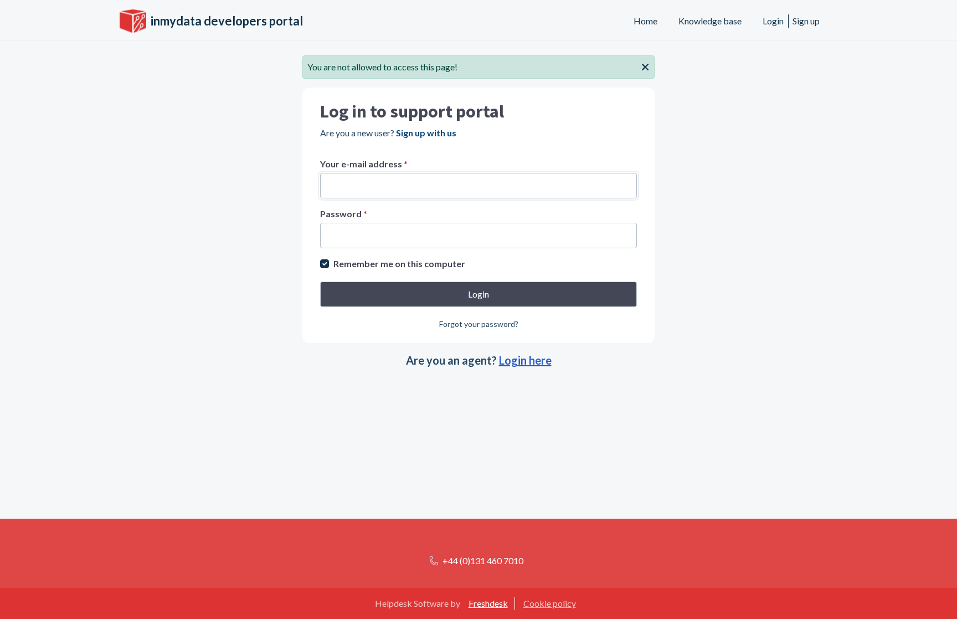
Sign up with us (426, 132)
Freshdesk (488, 603)
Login (773, 21)
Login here (525, 360)
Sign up (806, 21)
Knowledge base (710, 21)
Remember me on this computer (399, 263)
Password (343, 213)
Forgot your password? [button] (478, 324)
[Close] (645, 66)
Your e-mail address (364, 163)
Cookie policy (549, 603)
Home (645, 21)
